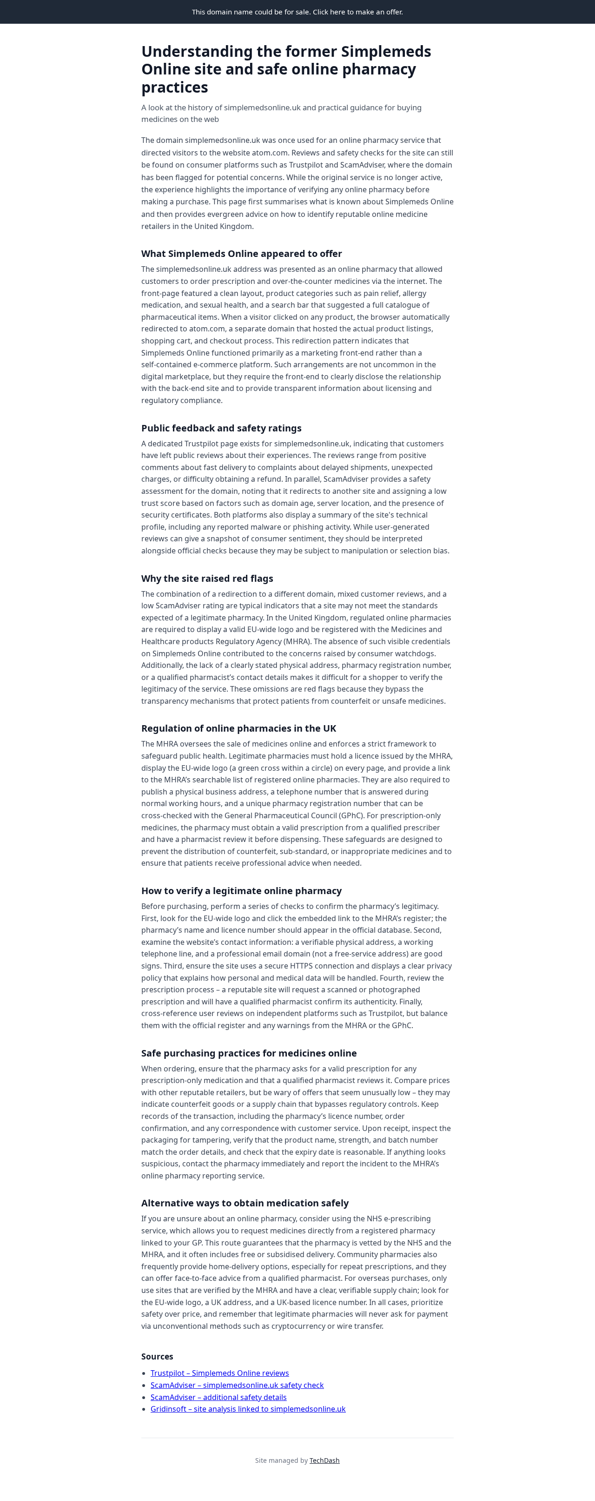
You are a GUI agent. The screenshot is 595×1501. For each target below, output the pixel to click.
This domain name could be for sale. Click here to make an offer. (297, 11)
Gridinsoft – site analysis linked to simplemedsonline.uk (248, 1409)
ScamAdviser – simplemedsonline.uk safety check (237, 1385)
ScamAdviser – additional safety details (219, 1397)
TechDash (325, 1460)
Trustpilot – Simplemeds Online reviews (220, 1373)
